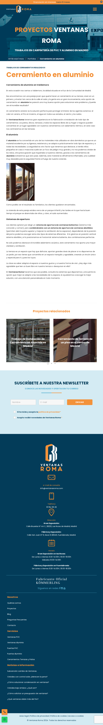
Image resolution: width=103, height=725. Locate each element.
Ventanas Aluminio (15, 642)
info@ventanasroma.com (51, 488)
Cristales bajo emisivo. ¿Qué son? (22, 688)
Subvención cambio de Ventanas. (22, 671)
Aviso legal (24, 716)
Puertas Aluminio (14, 653)
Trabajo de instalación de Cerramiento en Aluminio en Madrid (28, 342)
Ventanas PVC (13, 637)
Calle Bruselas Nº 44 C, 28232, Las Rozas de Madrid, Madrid (51, 526)
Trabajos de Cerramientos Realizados (25, 67)
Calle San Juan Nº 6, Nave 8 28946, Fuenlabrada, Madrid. (51, 535)
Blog (9, 614)
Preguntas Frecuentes (17, 619)
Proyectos (11, 608)
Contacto (11, 625)
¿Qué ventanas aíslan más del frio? (22, 699)
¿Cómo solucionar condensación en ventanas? (28, 682)
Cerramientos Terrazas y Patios (21, 659)
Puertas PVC (12, 648)
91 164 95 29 (51, 507)
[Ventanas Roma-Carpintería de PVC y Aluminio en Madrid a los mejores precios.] (18, 9)
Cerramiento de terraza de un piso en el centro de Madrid (75, 342)
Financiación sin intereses (44, 2)
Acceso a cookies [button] (76, 716)
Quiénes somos (14, 603)
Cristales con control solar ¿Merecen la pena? (27, 676)
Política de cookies (58, 716)
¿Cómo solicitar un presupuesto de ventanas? (27, 693)
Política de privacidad (39, 716)
